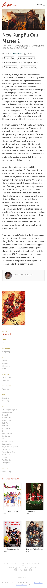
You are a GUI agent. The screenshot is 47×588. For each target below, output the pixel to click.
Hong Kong (6, 352)
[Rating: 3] (5, 335)
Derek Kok (5, 415)
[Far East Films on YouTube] (26, 570)
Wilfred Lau (6, 455)
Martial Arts (6, 366)
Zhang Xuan (6, 462)
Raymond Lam (7, 444)
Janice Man (6, 431)
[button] (31, 3)
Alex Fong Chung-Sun (9, 410)
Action (4, 360)
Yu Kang (5, 457)
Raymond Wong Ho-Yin (10, 447)
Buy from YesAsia (11, 67)
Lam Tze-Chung (7, 433)
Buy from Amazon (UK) (13, 63)
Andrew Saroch (18, 54)
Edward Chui (6, 420)
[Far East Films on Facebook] (16, 570)
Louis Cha (5, 398)
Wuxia (4, 368)
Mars (4, 439)
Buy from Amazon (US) (27, 58)
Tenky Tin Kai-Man (8, 452)
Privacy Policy (22, 577)
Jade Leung (6, 428)
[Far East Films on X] (21, 570)
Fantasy (5, 363)
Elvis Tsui (5, 423)
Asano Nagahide (7, 412)
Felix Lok (5, 426)
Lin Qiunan (6, 436)
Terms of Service (21, 585)
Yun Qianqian (6, 460)
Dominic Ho (6, 418)
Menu (39, 5)
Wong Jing (5, 380)
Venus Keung (6, 377)
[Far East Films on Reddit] (31, 570)
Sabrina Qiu (6, 449)
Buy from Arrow (31, 63)
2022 (4, 343)
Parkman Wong (7, 441)
